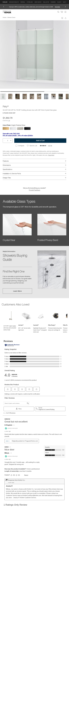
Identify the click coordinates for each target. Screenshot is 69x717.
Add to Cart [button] (40, 140)
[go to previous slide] (3, 7)
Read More (51, 155)
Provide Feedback (34, 190)
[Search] (58, 12)
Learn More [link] (17, 291)
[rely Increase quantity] (10, 140)
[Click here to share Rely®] (65, 18)
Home (4, 17)
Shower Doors (11, 17)
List (9, 120)
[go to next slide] (65, 7)
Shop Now (57, 6)
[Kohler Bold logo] (7, 12)
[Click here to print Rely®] (62, 18)
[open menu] (65, 12)
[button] (3, 96)
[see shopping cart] (61, 12)
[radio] (6, 128)
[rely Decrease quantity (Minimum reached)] (4, 140)
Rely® (18, 17)
